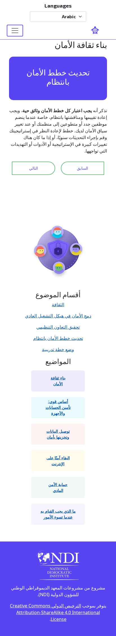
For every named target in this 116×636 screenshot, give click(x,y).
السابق (82, 168)
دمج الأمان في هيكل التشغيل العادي (58, 316)
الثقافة (58, 304)
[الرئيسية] (97, 31)
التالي (33, 168)
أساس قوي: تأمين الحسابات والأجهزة (58, 407)
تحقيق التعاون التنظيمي (58, 327)
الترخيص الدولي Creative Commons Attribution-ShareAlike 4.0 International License (55, 612)
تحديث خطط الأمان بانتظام (58, 338)
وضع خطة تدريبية (58, 349)
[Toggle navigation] (15, 30)
